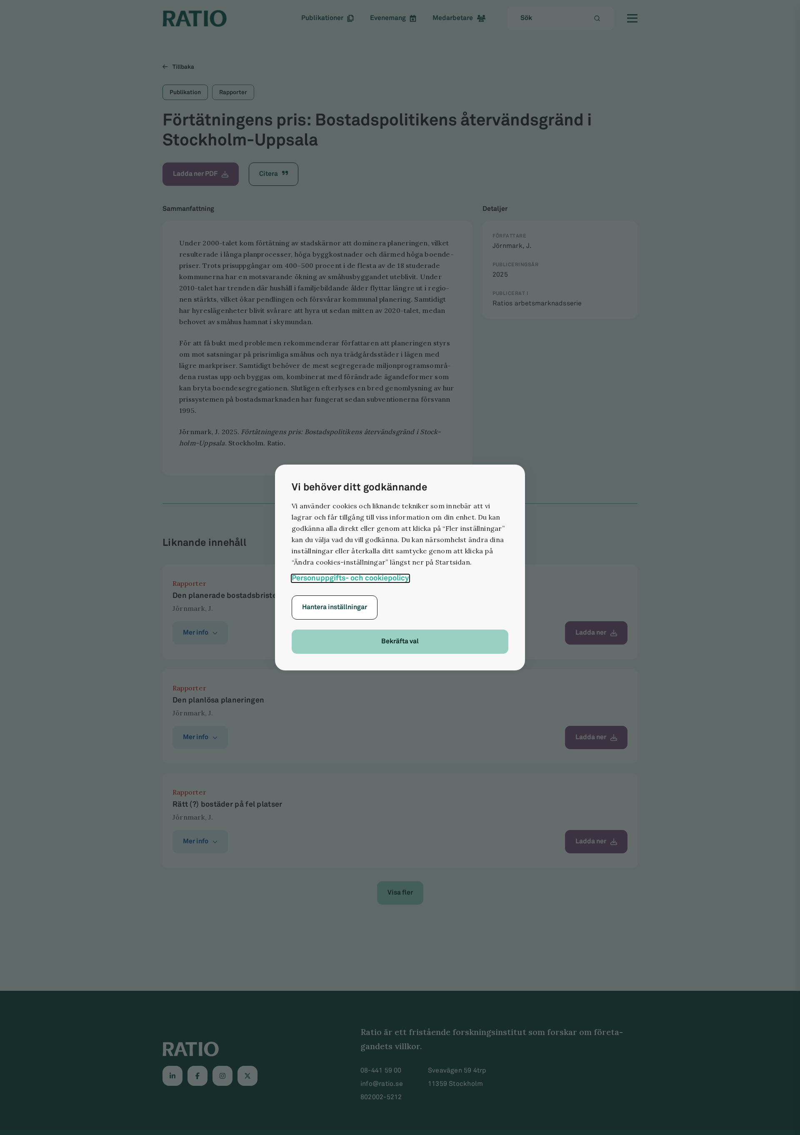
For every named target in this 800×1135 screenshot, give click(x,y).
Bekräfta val (400, 641)
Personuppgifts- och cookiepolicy (350, 578)
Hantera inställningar (334, 607)
